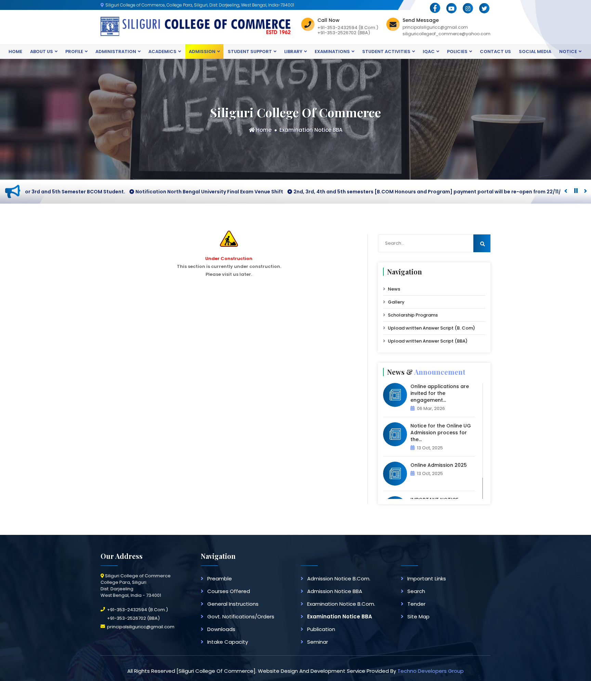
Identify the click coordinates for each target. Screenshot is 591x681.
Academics (162, 51)
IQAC (429, 51)
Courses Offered (228, 591)
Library (293, 51)
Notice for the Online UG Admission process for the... (440, 432)
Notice (568, 51)
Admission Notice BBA (334, 591)
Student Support (250, 51)
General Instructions (233, 603)
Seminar (317, 641)
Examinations (332, 51)
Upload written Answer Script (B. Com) (431, 328)
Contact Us (495, 51)
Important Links (426, 578)
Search (416, 591)
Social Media (535, 51)
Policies (457, 51)
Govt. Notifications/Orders (240, 616)
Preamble (219, 578)
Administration (115, 51)
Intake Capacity (227, 641)
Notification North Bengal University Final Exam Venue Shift (171, 191)
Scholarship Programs (413, 315)
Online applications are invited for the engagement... (439, 393)
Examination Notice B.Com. (341, 603)
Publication (321, 629)
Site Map (418, 616)
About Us (41, 51)
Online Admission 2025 (438, 465)
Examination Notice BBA (310, 130)
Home (15, 51)
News (394, 289)
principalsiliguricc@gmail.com (140, 627)
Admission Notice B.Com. (338, 578)
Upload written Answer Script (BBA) (428, 341)
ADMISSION (202, 51)
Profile (74, 51)
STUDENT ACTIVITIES (386, 51)
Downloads (221, 629)
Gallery (396, 302)
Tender (416, 603)
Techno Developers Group (430, 670)
